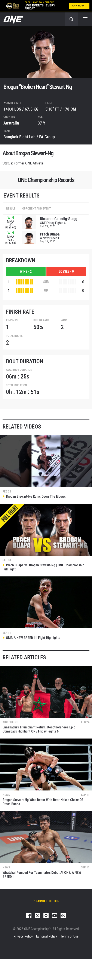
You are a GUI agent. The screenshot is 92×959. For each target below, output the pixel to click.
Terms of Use (69, 936)
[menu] (85, 19)
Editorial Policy (46, 936)
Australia (11, 123)
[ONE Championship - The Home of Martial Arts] (13, 19)
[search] (71, 19)
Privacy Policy (23, 936)
